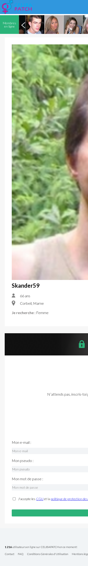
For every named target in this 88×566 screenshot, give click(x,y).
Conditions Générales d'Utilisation (47, 554)
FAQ (20, 554)
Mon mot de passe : (27, 479)
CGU (39, 499)
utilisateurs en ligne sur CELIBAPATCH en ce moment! (41, 547)
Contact (9, 554)
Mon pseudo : (23, 460)
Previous (23, 24)
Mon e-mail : (21, 442)
